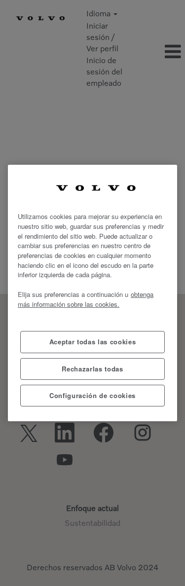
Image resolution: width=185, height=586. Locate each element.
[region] (92, 293)
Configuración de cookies (92, 395)
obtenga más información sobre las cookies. (85, 299)
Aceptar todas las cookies (92, 341)
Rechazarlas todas (92, 368)
